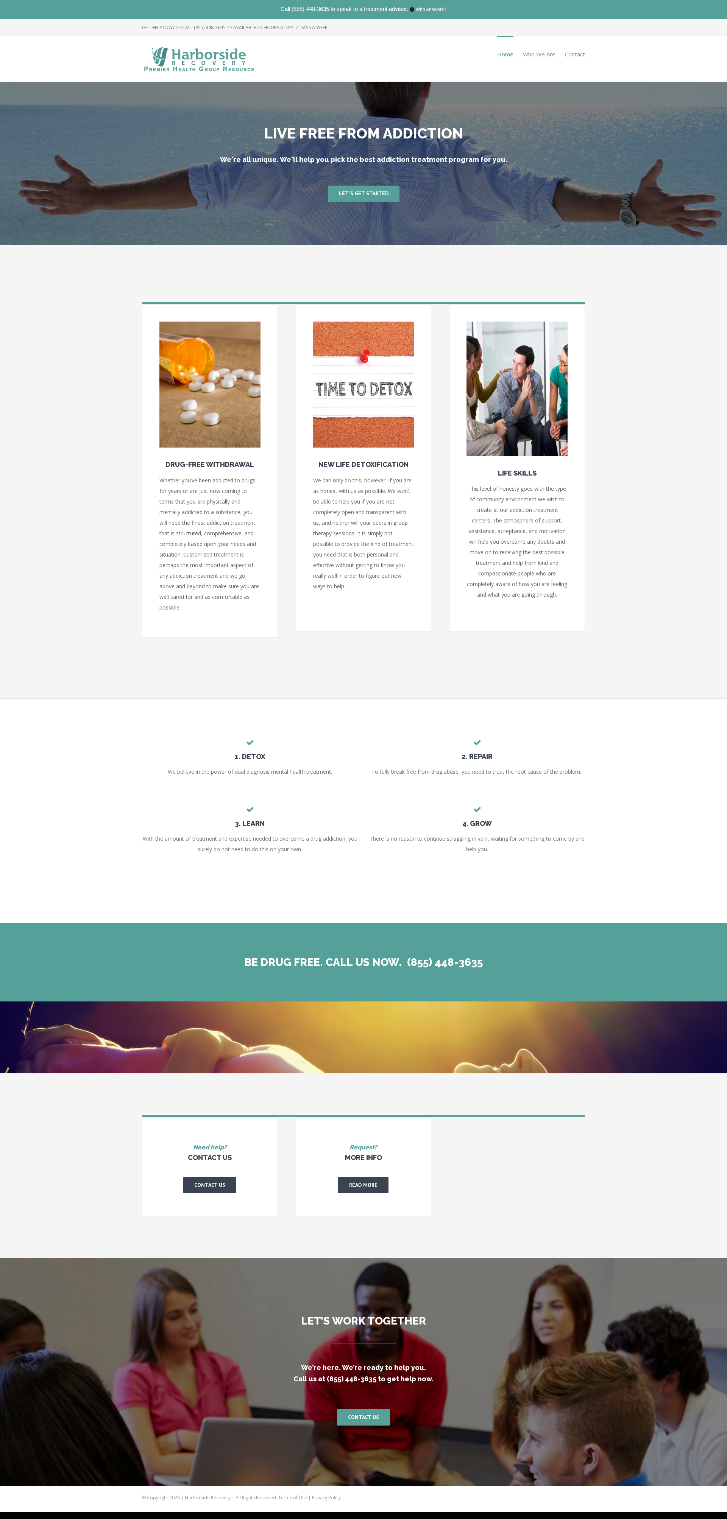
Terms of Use (293, 1497)
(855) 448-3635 (310, 9)
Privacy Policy (326, 1497)
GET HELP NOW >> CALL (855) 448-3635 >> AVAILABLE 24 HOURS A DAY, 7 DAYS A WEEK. (235, 27)
